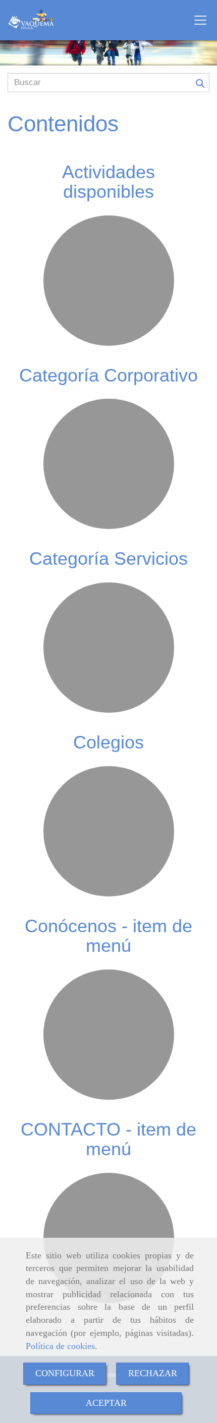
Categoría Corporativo (108, 375)
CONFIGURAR (64, 1373)
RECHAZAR (152, 1373)
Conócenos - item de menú (108, 936)
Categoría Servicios (108, 558)
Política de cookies (60, 1346)
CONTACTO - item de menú (108, 1139)
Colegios (108, 742)
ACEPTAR (106, 1403)
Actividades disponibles (108, 182)
